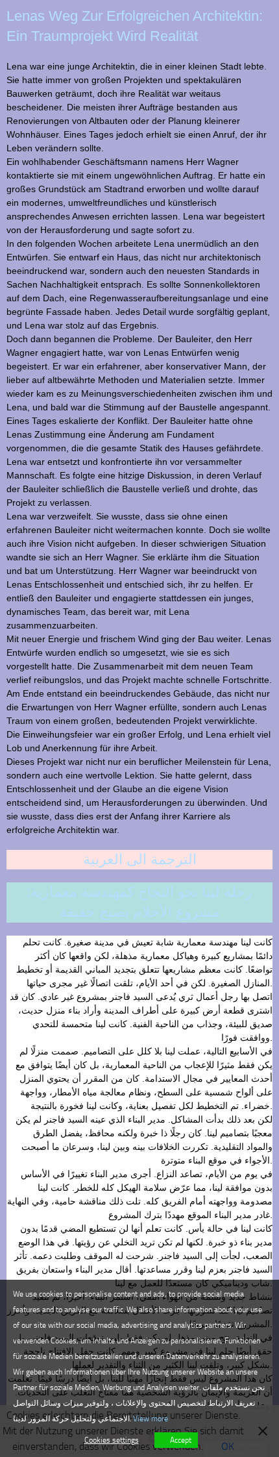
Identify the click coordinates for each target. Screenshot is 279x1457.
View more (150, 1418)
